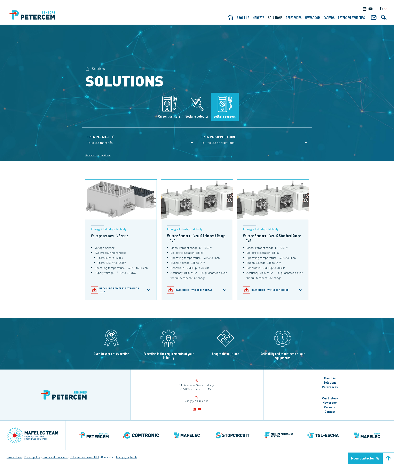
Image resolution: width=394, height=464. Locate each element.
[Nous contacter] (373, 19)
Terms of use (14, 457)
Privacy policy (32, 457)
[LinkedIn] (364, 9)
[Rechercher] (383, 19)
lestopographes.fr (126, 457)
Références (330, 387)
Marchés (330, 378)
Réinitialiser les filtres (98, 155)
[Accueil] (230, 19)
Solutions (275, 17)
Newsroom (312, 17)
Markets (259, 17)
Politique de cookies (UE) (84, 457)
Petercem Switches (351, 17)
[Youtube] (370, 9)
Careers (329, 17)
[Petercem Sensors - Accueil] (87, 69)
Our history (330, 398)
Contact (330, 411)
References (294, 17)
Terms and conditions (55, 457)
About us (243, 17)
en (381, 8)
